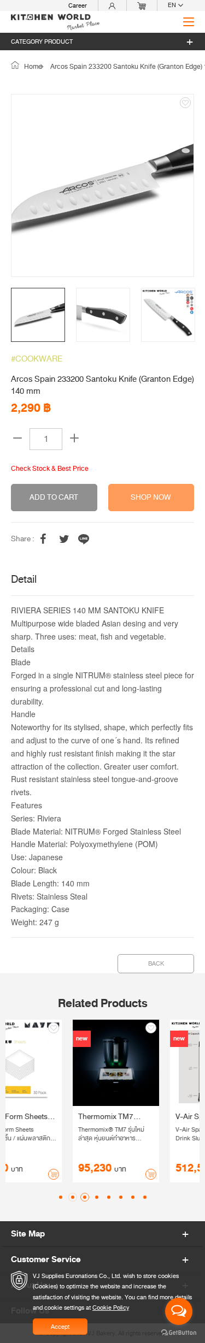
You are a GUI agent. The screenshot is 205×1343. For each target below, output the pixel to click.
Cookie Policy (110, 1307)
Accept (60, 1327)
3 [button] (84, 1197)
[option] (102, 185)
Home (32, 66)
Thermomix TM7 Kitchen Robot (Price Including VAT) (51, 1116)
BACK (156, 963)
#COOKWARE (36, 359)
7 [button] (132, 1197)
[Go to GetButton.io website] (178, 1332)
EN (173, 5)
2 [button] (72, 1197)
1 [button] (60, 1197)
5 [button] (108, 1197)
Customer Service (46, 1259)
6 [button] (120, 1197)
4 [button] (96, 1197)
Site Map (28, 1234)
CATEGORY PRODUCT (42, 41)
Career (77, 5)
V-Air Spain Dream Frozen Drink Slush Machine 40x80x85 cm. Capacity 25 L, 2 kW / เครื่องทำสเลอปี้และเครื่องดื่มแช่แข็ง (150, 1116)
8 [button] (145, 1197)
